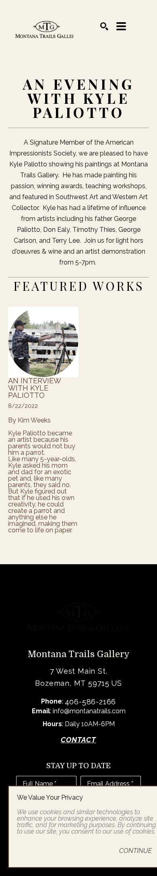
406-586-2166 (90, 701)
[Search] (104, 26)
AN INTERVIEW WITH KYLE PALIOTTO (35, 387)
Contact (78, 739)
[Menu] (121, 26)
